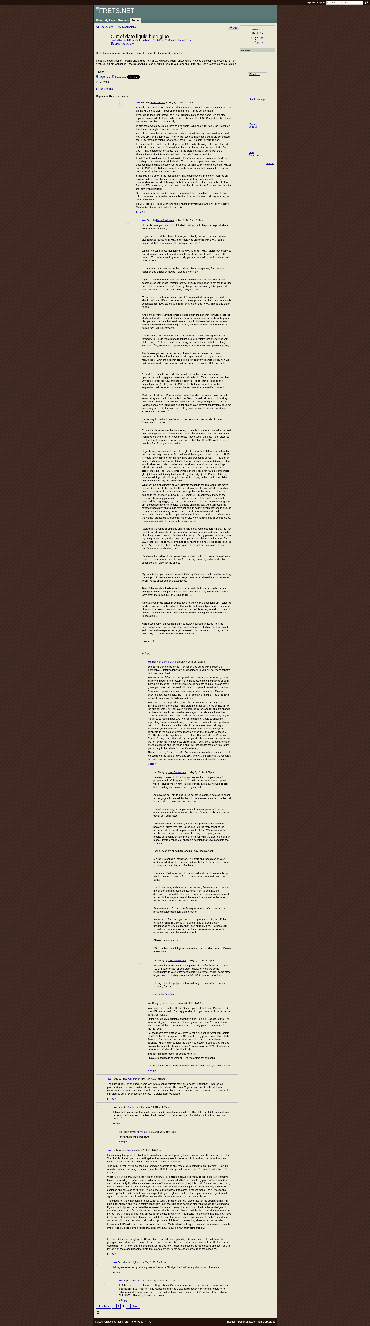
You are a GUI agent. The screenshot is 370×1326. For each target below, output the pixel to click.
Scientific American (164, 994)
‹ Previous (103, 1306)
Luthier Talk (184, 40)
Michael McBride (253, 125)
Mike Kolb (254, 74)
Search (366, 2)
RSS (98, 1312)
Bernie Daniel (158, 102)
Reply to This (105, 89)
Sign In (321, 2)
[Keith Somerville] (102, 44)
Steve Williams (129, 1078)
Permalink (138, 102)
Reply (140, 212)
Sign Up (311, 2)
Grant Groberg (257, 99)
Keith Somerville (132, 40)
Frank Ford (122, 1321)
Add (235, 27)
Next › (135, 1306)
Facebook (120, 77)
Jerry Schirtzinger (255, 153)
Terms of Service (266, 1321)
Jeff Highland (134, 1262)
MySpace (105, 77)
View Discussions (124, 44)
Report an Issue (246, 1321)
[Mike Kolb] (257, 63)
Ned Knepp (128, 1150)
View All (270, 163)
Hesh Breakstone (165, 220)
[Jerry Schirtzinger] (257, 141)
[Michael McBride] (257, 113)
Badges (231, 1321)
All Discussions (104, 26)
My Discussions (127, 26)
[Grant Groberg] (257, 88)
